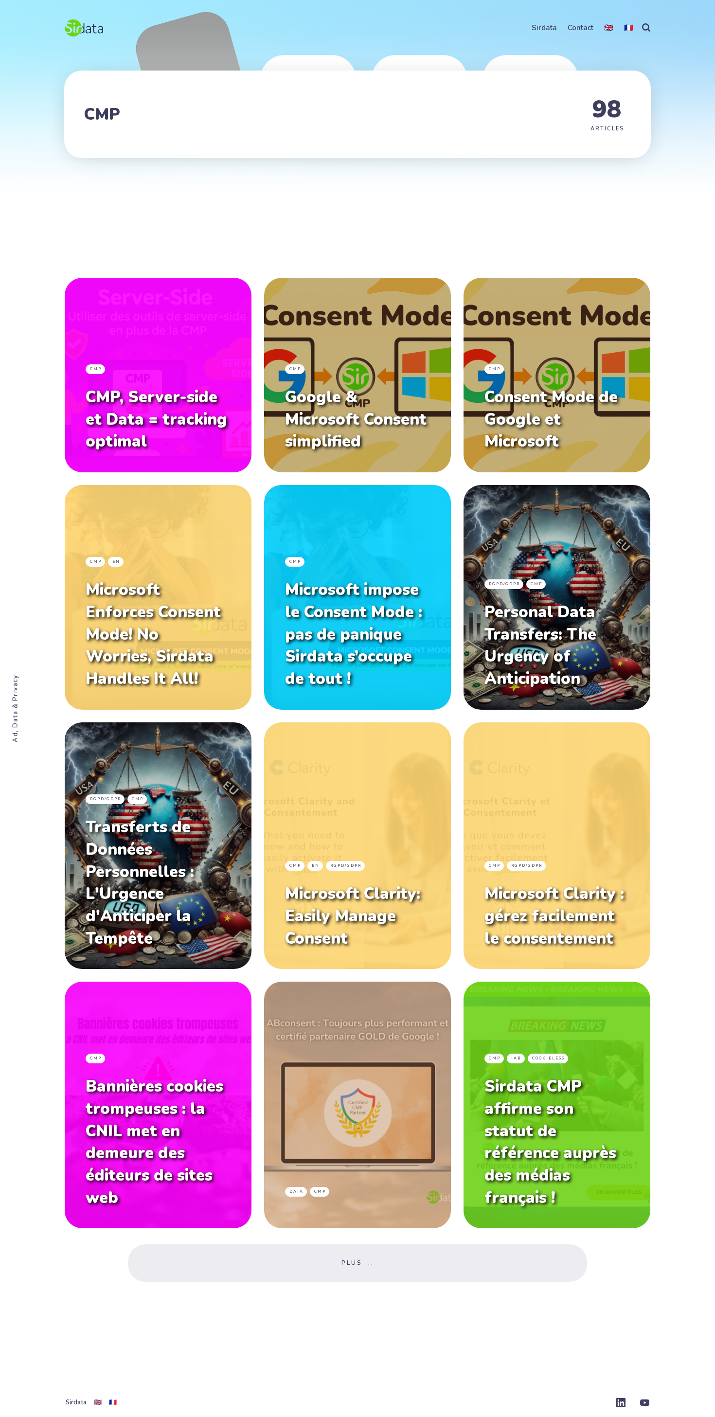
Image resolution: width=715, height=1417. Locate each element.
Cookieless (548, 1058)
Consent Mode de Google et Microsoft (551, 419)
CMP (96, 369)
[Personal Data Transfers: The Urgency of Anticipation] (557, 597)
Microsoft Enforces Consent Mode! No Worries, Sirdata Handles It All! (153, 634)
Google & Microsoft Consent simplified (356, 419)
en (116, 561)
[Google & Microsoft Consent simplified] (357, 375)
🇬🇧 (608, 28)
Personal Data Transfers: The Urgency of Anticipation (540, 645)
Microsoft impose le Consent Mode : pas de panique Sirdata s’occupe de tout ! (353, 634)
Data (296, 1191)
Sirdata (544, 28)
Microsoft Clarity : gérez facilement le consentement (554, 916)
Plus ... (357, 1263)
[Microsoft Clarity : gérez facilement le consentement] (557, 845)
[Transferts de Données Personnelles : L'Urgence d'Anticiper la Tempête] (158, 845)
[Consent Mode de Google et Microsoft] (557, 375)
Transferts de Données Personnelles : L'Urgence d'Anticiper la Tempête (140, 882)
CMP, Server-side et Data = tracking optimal (156, 419)
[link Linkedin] (621, 1403)
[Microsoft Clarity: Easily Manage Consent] (357, 845)
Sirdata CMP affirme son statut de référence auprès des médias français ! (550, 1142)
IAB (516, 1058)
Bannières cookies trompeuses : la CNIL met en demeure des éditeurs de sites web (154, 1142)
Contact (580, 28)
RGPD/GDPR (504, 584)
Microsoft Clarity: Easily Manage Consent (352, 916)
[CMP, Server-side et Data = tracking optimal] (158, 375)
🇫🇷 (628, 28)
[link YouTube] (644, 1403)
